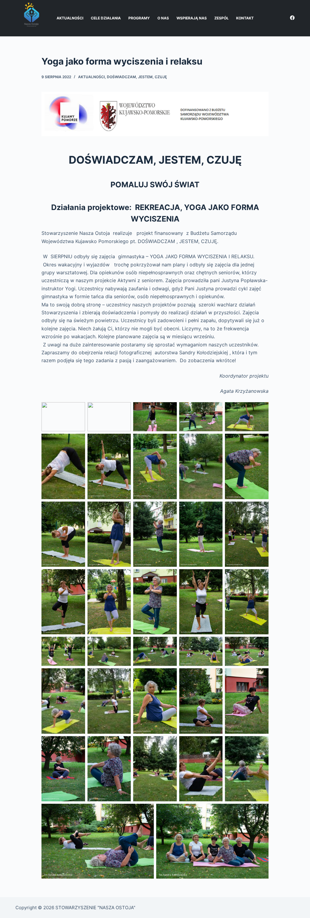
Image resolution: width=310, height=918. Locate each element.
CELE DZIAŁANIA (106, 18)
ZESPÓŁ (221, 18)
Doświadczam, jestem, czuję (137, 77)
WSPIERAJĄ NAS (191, 18)
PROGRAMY (139, 18)
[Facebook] (292, 17)
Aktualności (91, 77)
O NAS (163, 18)
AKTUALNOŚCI (70, 18)
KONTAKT (245, 18)
